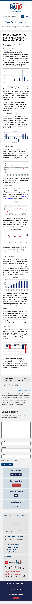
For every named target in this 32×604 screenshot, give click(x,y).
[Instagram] (17, 590)
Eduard (3, 391)
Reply (2, 406)
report (7, 51)
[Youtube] (20, 590)
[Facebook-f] (11, 590)
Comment (4, 420)
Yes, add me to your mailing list (11, 460)
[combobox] (12, 16)
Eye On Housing (16, 22)
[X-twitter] (16, 591)
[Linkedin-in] (14, 590)
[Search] (22, 16)
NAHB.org (16, 586)
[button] (26, 16)
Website (3, 454)
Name (3, 441)
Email (3, 447)
